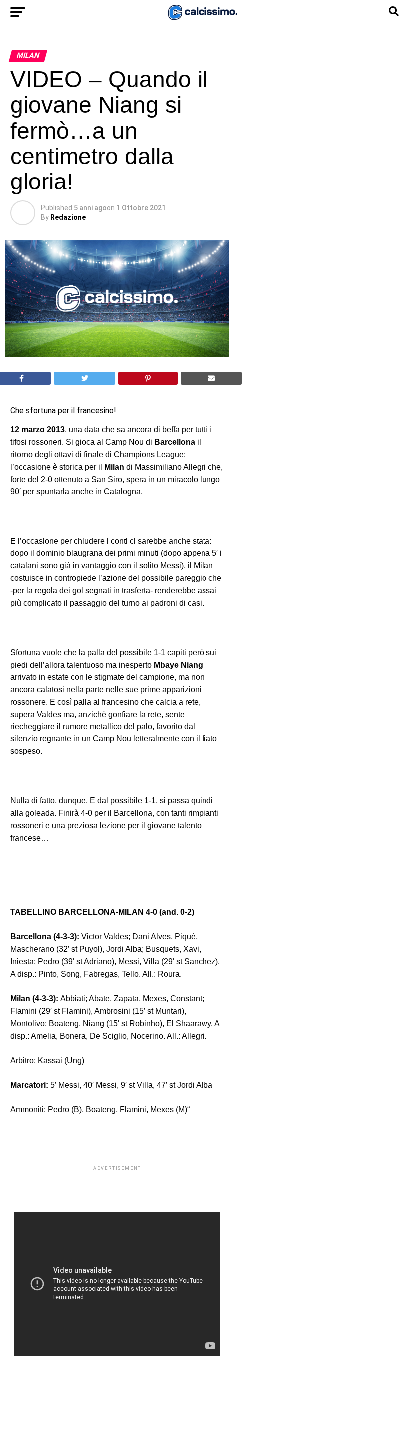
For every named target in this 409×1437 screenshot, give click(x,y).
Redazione (68, 217)
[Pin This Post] (148, 378)
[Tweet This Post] (84, 378)
